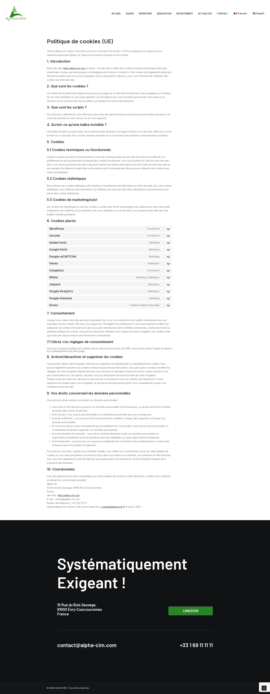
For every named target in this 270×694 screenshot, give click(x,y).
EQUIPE (130, 13)
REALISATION (164, 13)
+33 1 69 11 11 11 (196, 645)
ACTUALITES (205, 13)
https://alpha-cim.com (74, 68)
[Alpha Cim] (16, 13)
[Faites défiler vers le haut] (264, 687)
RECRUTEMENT (184, 13)
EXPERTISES (145, 13)
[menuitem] (117, 13)
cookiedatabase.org (111, 506)
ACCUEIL (116, 13)
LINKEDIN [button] (190, 611)
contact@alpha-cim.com (87, 645)
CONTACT (222, 13)
